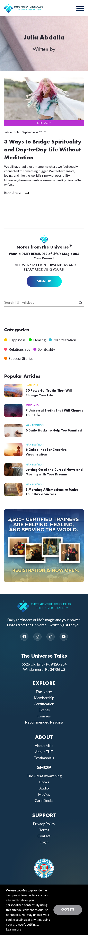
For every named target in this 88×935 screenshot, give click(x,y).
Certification (44, 704)
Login (44, 842)
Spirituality (44, 123)
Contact (44, 836)
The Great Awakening (44, 776)
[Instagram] (37, 637)
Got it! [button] (67, 909)
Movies (44, 794)
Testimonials (44, 757)
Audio (44, 788)
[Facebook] (24, 637)
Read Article (12, 193)
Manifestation (64, 340)
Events (44, 710)
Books (44, 782)
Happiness (17, 340)
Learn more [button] (13, 929)
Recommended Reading (44, 722)
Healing (39, 340)
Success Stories (21, 358)
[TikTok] (50, 637)
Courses (44, 716)
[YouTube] (64, 637)
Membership (44, 697)
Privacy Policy (44, 823)
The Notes (44, 691)
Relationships (19, 349)
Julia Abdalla (11, 132)
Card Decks (44, 800)
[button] (80, 8)
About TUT (44, 751)
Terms (44, 830)
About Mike (44, 745)
